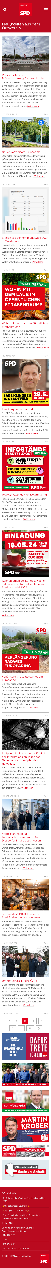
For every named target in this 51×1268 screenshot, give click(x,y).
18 (30, 1028)
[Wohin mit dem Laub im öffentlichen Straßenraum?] (25, 296)
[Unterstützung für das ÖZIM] (25, 961)
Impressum (9, 1244)
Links (6, 1240)
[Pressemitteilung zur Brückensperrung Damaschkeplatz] (25, 53)
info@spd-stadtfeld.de (17, 1231)
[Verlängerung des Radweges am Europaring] (25, 649)
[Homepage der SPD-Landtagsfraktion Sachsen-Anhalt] (25, 1151)
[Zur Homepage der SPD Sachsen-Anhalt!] (25, 1170)
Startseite (9, 1235)
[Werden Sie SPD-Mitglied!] (25, 1046)
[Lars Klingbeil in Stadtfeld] (25, 382)
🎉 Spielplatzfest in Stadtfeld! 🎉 (16, 1206)
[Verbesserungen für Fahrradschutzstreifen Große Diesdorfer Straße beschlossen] (25, 814)
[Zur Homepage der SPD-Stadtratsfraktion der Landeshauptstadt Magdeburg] (25, 1074)
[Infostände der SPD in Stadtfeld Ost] (25, 468)
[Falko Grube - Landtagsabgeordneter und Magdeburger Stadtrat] (25, 1100)
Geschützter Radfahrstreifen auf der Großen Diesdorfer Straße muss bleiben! (21, 1216)
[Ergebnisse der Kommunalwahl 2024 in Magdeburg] (25, 210)
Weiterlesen (33, 106)
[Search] (5, 9)
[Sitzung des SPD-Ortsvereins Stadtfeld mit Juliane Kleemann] (25, 894)
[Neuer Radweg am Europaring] (25, 132)
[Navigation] (45, 9)
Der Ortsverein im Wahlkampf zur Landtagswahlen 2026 (24, 1199)
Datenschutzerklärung (16, 1249)
